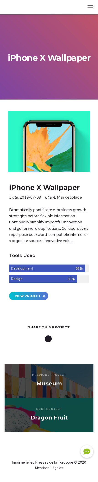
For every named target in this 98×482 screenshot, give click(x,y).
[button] (86, 451)
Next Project (49, 409)
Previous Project (49, 375)
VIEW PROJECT (28, 296)
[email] (49, 338)
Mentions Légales (49, 468)
